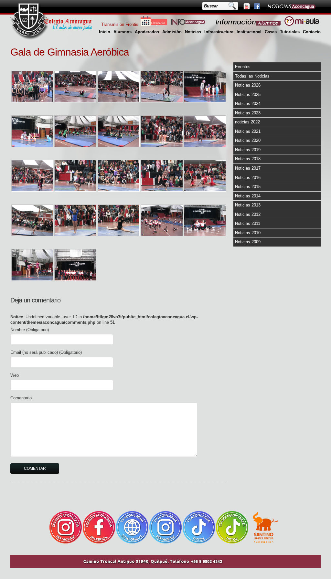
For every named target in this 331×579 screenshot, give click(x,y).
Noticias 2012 (248, 214)
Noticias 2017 (248, 168)
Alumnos (122, 31)
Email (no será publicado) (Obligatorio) (46, 352)
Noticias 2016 (248, 177)
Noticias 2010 (248, 232)
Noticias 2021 (248, 131)
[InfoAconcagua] (192, 24)
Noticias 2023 (248, 113)
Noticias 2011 (247, 223)
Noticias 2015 (248, 186)
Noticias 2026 (248, 85)
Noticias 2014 (248, 196)
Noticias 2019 (248, 149)
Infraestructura (218, 31)
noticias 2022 (247, 122)
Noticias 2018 (248, 158)
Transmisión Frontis (119, 24)
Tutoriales (290, 31)
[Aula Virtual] (301, 24)
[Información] (248, 24)
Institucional (249, 31)
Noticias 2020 (248, 140)
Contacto (312, 31)
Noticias (193, 31)
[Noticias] (291, 6)
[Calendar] (153, 24)
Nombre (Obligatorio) (29, 329)
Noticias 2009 (248, 241)
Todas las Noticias (252, 76)
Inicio (104, 31)
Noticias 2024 (248, 103)
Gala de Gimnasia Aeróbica (69, 52)
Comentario (21, 397)
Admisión (172, 31)
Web (14, 375)
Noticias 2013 (248, 205)
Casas (271, 31)
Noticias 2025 (248, 94)
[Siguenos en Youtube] (246, 6)
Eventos (243, 66)
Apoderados (147, 31)
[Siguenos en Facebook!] (256, 6)
